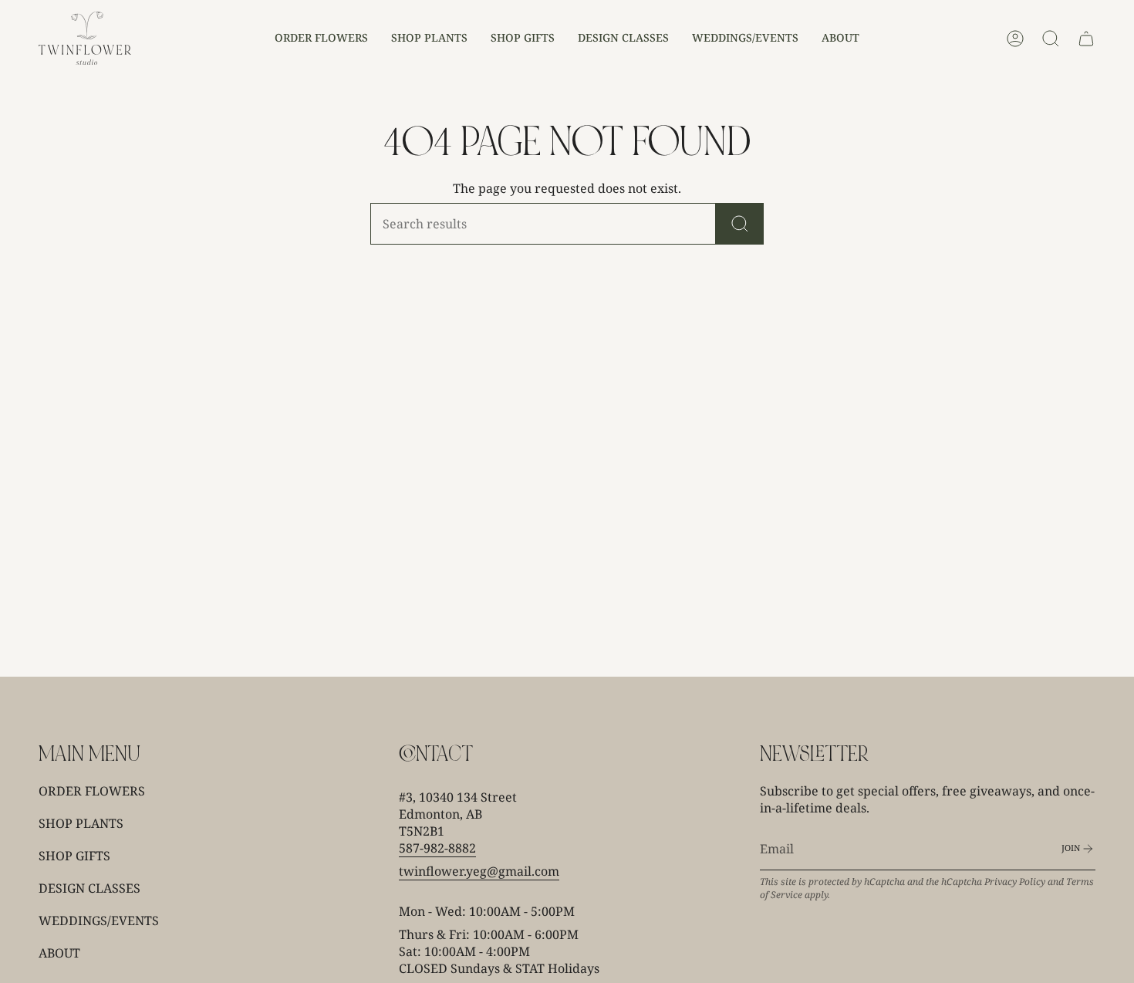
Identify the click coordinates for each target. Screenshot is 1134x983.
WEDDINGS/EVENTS (99, 920)
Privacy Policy (1014, 881)
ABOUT (59, 952)
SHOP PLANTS (81, 823)
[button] (321, 38)
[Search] (740, 224)
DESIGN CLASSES (89, 888)
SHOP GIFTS (74, 855)
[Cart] (1086, 38)
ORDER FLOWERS (92, 790)
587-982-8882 (437, 847)
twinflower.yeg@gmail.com (479, 871)
